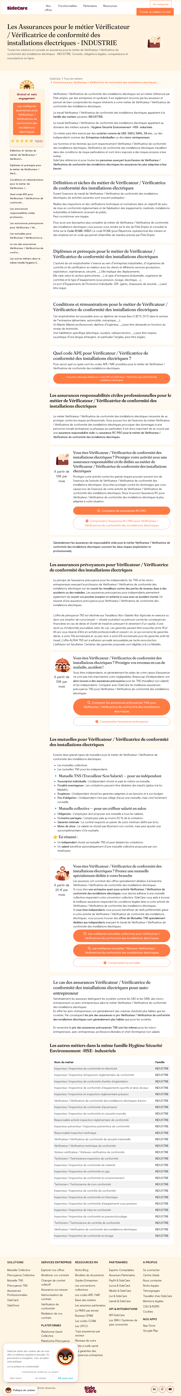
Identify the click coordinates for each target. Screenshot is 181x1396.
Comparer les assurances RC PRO (123, 510)
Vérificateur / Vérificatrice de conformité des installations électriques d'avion (100, 1100)
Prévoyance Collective (21, 1275)
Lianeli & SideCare (120, 1301)
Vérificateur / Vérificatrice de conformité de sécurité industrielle (92, 1139)
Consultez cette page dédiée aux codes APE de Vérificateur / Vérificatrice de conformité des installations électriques (111, 378)
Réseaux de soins (85, 1340)
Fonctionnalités (67, 6)
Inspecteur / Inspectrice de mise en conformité (82, 1210)
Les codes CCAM (85, 1321)
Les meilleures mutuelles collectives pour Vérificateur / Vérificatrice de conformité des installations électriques (122, 936)
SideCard (12, 1300)
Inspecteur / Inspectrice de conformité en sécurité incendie (90, 1113)
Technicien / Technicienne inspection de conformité (86, 1158)
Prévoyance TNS (17, 1285)
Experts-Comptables (121, 1270)
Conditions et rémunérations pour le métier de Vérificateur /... (26, 183)
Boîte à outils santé (86, 1346)
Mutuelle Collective (18, 1270)
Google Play (150, 1330)
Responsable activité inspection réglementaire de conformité (91, 1120)
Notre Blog (81, 1270)
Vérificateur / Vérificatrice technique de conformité (85, 1145)
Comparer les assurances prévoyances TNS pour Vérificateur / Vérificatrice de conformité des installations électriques (122, 707)
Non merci (16, 1378)
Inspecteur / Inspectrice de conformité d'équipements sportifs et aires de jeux (101, 1088)
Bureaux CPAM (84, 1315)
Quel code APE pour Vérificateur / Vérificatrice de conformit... (26, 198)
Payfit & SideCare (119, 1280)
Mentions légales (153, 1301)
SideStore (13, 1305)
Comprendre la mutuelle (123, 963)
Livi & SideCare (118, 1296)
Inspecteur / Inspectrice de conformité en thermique (86, 1197)
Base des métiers (85, 1300)
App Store (149, 1325)
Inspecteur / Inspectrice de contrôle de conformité (85, 1190)
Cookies (148, 1311)
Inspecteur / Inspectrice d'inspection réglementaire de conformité (94, 1075)
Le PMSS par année (87, 1310)
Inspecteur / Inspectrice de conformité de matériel (84, 1165)
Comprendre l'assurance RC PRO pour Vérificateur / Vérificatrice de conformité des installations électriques (122, 523)
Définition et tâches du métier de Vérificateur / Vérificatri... (23, 154)
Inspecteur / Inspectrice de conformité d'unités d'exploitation (91, 1081)
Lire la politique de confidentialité (23, 1366)
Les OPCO (81, 1326)
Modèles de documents (89, 1275)
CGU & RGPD (151, 1306)
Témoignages (151, 1290)
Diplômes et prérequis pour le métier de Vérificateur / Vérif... (25, 169)
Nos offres (48, 8)
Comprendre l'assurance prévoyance (123, 721)
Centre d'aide (151, 1275)
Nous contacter (152, 1280)
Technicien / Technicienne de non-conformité (82, 1184)
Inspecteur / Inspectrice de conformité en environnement (89, 1178)
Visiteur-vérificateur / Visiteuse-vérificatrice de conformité (89, 1152)
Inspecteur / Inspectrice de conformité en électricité (85, 1068)
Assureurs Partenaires (122, 1275)
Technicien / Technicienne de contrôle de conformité (87, 1223)
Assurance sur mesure (54, 1289)
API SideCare (117, 1315)
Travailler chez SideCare (157, 1296)
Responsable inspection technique (75, 1133)
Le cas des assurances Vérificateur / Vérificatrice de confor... (26, 248)
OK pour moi (65, 1378)
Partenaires (90, 6)
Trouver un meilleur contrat (155, 11)
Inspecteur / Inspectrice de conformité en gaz (82, 1171)
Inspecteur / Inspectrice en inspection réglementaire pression (91, 1094)
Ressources (110, 6)
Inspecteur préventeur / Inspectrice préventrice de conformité (92, 1126)
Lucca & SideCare (119, 1285)
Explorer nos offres (52, 1270)
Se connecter (161, 4)
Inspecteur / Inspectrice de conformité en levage (83, 1235)
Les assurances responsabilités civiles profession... (22, 212)
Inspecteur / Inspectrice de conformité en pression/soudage (90, 1216)
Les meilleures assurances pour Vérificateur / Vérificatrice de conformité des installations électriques (27, 118)
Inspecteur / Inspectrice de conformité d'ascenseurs (85, 1107)
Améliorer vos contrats (55, 1275)
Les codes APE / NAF (87, 1295)
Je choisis (40, 1378)
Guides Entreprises (86, 1280)
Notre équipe (151, 1285)
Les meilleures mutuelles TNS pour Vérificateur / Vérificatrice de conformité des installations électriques (122, 950)
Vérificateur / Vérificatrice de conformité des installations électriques (95, 1229)
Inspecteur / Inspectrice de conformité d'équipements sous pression (95, 1203)
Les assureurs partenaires (90, 1305)
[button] (20, 1390)
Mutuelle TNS (15, 1280)
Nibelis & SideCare (120, 1290)
